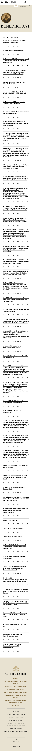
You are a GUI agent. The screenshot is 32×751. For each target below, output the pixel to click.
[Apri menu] (29, 2)
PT (27, 54)
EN (8, 54)
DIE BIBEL (15, 678)
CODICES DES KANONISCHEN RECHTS (15, 686)
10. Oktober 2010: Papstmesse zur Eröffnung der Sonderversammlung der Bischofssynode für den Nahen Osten (15, 208)
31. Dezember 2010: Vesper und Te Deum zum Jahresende (14, 41)
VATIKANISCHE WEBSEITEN (16, 720)
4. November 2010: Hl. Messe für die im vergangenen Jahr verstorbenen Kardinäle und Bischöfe (16, 166)
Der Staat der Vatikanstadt (16, 723)
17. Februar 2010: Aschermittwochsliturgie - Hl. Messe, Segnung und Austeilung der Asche (15, 579)
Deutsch (24, 6)
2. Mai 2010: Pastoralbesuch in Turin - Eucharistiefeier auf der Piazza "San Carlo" (15, 477)
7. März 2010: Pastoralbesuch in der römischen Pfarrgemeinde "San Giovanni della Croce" (14, 568)
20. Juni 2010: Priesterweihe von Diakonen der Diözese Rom (13, 347)
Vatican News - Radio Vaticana (16, 714)
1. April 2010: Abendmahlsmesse (13, 528)
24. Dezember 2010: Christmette (13, 50)
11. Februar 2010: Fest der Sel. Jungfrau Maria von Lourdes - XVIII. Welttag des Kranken (16, 591)
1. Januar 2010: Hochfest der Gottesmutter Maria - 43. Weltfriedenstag (12, 645)
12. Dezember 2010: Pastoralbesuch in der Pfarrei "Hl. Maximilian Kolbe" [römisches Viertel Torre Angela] (15, 72)
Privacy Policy (16, 746)
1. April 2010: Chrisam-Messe (12, 537)
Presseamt (16, 711)
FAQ (16, 739)
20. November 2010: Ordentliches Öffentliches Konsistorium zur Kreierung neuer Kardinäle (16, 123)
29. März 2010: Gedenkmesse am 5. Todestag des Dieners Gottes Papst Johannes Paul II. (14, 546)
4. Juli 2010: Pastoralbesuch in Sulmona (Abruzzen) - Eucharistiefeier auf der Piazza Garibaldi (16, 299)
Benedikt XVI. (15, 26)
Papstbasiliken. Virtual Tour (16, 726)
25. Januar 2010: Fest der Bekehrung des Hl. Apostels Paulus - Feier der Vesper (15, 614)
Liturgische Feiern (16, 728)
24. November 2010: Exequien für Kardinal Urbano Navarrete (14, 102)
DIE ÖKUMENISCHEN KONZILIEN (15, 689)
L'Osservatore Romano (16, 717)
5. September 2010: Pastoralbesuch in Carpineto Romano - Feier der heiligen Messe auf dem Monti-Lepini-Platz (15, 273)
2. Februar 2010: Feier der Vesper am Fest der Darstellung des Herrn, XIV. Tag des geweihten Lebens (16, 602)
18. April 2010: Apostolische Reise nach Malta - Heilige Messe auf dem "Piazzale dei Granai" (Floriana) (16, 498)
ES (13, 54)
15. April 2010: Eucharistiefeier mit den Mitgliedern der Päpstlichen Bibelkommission (15, 510)
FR (18, 54)
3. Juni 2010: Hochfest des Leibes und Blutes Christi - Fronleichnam (15, 401)
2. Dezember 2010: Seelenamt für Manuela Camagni (14, 83)
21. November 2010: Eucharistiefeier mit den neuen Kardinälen (16, 112)
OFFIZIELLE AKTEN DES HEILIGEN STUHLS (15, 692)
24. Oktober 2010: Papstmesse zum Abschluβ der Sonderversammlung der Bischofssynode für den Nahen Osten (15, 178)
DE (3, 54)
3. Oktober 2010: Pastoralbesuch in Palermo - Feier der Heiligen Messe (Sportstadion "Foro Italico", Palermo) (15, 219)
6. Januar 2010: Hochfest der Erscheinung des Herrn (12, 635)
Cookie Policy (16, 744)
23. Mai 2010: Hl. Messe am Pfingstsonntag (12, 411)
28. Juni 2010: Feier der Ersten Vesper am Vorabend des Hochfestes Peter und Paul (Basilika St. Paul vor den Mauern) (16, 321)
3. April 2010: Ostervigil (10, 520)
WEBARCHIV (15, 705)
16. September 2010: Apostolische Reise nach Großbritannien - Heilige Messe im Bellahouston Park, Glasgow (16, 261)
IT (22, 54)
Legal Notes (16, 741)
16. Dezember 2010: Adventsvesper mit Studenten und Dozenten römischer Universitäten (16, 60)
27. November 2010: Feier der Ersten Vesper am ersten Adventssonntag (15, 92)
